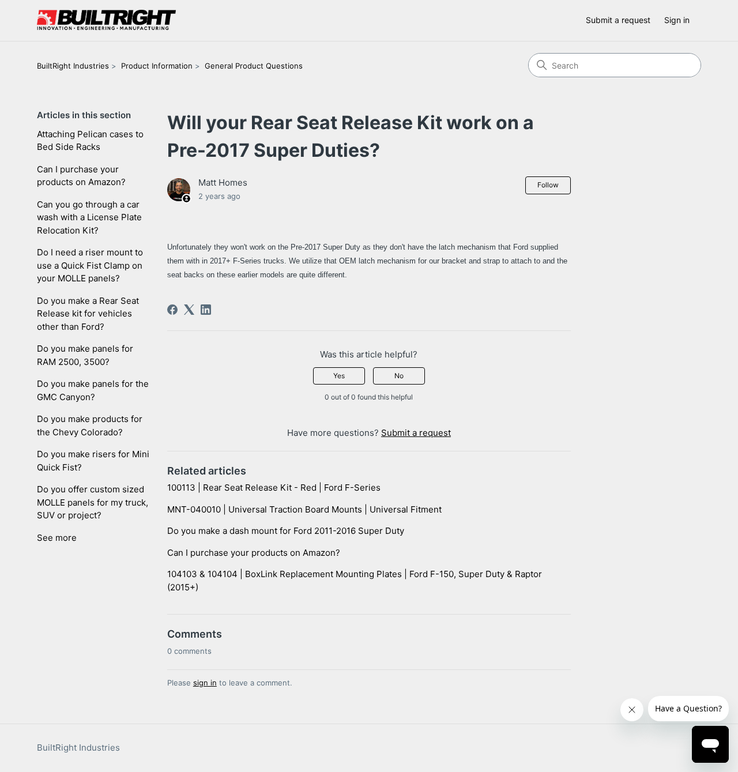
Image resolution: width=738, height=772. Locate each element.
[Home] (106, 20)
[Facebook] (172, 309)
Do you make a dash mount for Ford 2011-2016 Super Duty (285, 530)
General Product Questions (254, 65)
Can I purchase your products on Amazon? (81, 176)
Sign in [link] (677, 20)
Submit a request (618, 20)
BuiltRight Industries (73, 65)
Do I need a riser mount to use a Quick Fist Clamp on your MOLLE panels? (90, 265)
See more (57, 537)
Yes (339, 375)
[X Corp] (189, 309)
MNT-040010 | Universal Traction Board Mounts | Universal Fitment (304, 509)
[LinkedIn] (206, 309)
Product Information (157, 65)
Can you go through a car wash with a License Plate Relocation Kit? (89, 217)
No (399, 375)
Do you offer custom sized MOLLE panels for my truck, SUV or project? (92, 502)
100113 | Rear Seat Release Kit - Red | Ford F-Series (274, 487)
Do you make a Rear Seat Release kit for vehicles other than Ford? (88, 313)
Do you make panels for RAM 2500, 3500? (85, 355)
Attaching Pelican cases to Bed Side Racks (90, 141)
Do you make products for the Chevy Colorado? (89, 425)
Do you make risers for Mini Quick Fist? (93, 461)
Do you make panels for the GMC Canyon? (93, 390)
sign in (205, 682)
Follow (548, 184)
